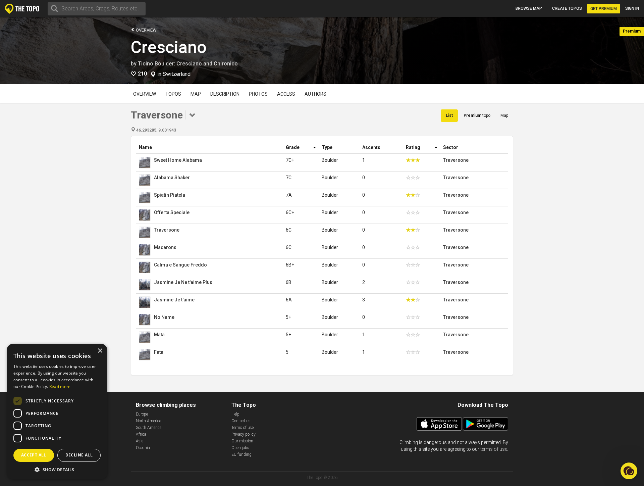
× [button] (99, 350)
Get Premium (603, 8)
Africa (141, 434)
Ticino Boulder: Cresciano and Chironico (188, 63)
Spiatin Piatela (169, 195)
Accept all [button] (33, 455)
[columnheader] (209, 147)
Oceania (143, 447)
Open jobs (240, 447)
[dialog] (57, 411)
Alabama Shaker (172, 177)
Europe (142, 414)
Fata (158, 352)
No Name (164, 317)
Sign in (632, 8)
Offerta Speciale (172, 212)
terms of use (493, 449)
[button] (629, 471)
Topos (173, 94)
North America (148, 421)
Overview (146, 30)
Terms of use (242, 427)
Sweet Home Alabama (178, 160)
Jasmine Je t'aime (174, 299)
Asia (140, 441)
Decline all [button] (79, 455)
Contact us (241, 421)
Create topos (567, 8)
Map (196, 94)
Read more (60, 386)
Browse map (529, 8)
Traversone (456, 160)
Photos (258, 94)
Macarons (165, 247)
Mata (159, 334)
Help (235, 414)
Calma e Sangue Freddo (180, 265)
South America (149, 427)
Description (224, 94)
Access (286, 94)
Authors (315, 94)
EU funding (241, 454)
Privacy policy (243, 434)
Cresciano (169, 47)
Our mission (242, 441)
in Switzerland (174, 74)
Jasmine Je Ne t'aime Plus (183, 282)
